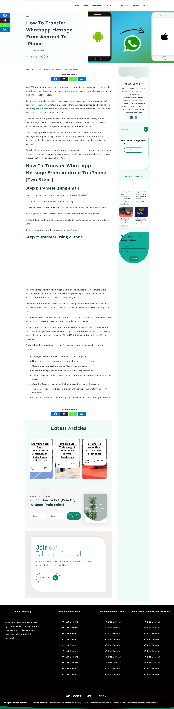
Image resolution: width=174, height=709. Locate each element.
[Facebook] (55, 79)
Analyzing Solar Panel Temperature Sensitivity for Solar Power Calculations (40, 452)
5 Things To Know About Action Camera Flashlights (94, 448)
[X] (64, 79)
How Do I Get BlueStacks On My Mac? (140, 220)
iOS (109, 317)
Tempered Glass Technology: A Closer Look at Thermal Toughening (67, 450)
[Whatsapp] (73, 79)
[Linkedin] (82, 79)
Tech (28, 16)
